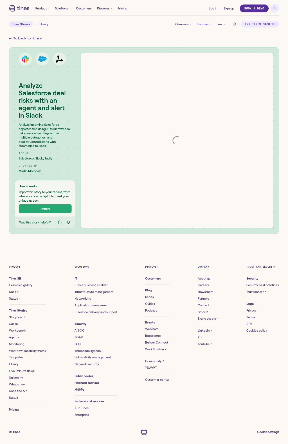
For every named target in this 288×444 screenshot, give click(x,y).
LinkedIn (205, 330)
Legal (250, 303)
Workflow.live (155, 349)
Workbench (17, 330)
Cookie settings (268, 432)
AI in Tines (81, 408)
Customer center (157, 379)
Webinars (151, 329)
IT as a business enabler (91, 285)
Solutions (61, 8)
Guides (150, 303)
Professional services (89, 401)
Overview (182, 24)
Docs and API (18, 391)
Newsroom (205, 292)
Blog (148, 290)
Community (154, 361)
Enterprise (81, 415)
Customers (84, 8)
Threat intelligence (87, 351)
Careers (203, 285)
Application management (92, 305)
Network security (86, 364)
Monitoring (16, 344)
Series (149, 297)
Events (150, 322)
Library (43, 24)
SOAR (78, 337)
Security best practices (262, 285)
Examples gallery (20, 285)
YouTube (205, 344)
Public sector (83, 376)
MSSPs (79, 389)
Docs (13, 292)
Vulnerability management (92, 357)
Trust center (256, 292)
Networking (82, 298)
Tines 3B (15, 278)
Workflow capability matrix (27, 351)
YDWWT (151, 367)
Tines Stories (21, 24)
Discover (103, 8)
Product (41, 8)
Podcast (151, 310)
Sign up (229, 8)
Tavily (48, 158)
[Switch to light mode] (235, 24)
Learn (220, 24)
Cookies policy (256, 330)
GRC (77, 344)
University (16, 377)
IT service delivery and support (95, 312)
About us (204, 278)
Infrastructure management (93, 292)
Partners (203, 298)
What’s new (17, 384)
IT (75, 278)
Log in (213, 8)
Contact (203, 305)
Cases (13, 324)
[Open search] (274, 8)
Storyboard (17, 317)
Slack (39, 158)
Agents (14, 337)
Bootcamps (153, 335)
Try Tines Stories (260, 24)
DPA (249, 324)
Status (14, 298)
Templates (16, 357)
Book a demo (254, 8)
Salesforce (26, 158)
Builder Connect (156, 342)
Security (80, 324)
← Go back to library (25, 38)
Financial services (86, 383)
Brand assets (208, 318)
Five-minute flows (22, 371)
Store (203, 312)
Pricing (122, 8)
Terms (250, 317)
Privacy (251, 310)
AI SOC (79, 330)
